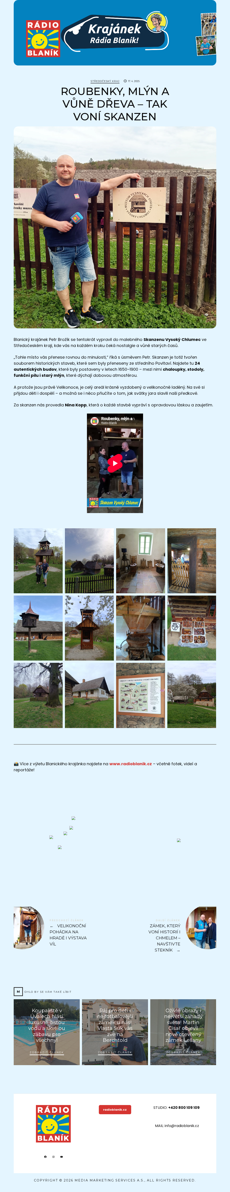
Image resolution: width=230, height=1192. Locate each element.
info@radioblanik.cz (182, 1125)
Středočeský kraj (105, 81)
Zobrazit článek (47, 1052)
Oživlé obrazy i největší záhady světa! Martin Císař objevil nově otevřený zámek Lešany (183, 1025)
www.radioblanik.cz (130, 764)
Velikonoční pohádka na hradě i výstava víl (64, 933)
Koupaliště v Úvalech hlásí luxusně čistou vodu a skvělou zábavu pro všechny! (46, 1025)
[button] (38, 560)
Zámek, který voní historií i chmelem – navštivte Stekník (165, 936)
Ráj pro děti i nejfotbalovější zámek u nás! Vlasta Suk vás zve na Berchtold (115, 1025)
